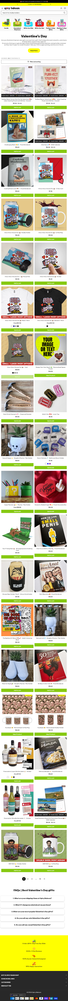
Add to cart (17, 107)
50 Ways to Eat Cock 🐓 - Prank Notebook (50, 683)
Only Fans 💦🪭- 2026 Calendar (50, 144)
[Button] (17, 4)
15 (40, 879)
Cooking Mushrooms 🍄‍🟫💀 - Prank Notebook (17, 188)
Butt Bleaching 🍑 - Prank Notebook (51, 594)
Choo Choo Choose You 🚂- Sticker (50, 276)
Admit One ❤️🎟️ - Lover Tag (50, 414)
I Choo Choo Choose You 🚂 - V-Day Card (50, 188)
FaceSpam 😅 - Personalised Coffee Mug (17, 727)
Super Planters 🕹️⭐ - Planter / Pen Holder (17, 504)
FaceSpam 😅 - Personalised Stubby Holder (51, 727)
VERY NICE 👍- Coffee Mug (51, 863)
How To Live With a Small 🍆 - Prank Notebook (51, 548)
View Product (50, 375)
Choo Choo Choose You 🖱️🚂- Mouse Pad (17, 276)
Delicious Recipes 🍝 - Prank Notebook (50, 771)
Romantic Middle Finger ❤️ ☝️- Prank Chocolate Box (50, 504)
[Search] (64, 12)
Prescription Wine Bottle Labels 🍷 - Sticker (17, 818)
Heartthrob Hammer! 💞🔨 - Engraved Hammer (17, 414)
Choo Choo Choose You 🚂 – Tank (17, 367)
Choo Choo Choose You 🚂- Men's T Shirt (17, 320)
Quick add (17, 330)
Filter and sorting (35, 61)
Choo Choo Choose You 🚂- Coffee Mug (50, 232)
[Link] (12, 8)
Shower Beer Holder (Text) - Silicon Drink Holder (17, 594)
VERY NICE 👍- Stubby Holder (17, 863)
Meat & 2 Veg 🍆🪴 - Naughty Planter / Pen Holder (17, 683)
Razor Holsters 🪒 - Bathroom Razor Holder (50, 458)
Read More (33, 50)
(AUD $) (18, 995)
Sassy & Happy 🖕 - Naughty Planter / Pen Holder (17, 458)
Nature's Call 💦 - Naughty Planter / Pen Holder (50, 638)
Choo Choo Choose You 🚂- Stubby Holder (17, 232)
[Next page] (44, 879)
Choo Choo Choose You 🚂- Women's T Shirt (50, 320)
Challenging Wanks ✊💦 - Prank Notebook (17, 144)
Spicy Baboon (36, 992)
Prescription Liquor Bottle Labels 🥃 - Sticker (17, 771)
